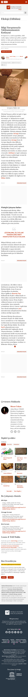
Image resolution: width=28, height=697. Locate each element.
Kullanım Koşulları (21, 639)
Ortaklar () (14, 642)
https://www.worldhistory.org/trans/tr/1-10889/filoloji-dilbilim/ (14, 508)
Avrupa (16, 133)
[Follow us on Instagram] (18, 633)
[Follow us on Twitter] (9, 633)
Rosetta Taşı (16, 293)
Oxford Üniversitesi (6, 585)
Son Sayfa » (17, 491)
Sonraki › (9, 491)
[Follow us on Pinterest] (12, 633)
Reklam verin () (16, 641)
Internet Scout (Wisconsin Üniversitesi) (12, 591)
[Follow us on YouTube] (21, 633)
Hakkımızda (5, 639)
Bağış (5, 1)
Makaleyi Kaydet (6, 62)
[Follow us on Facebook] (6, 633)
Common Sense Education (14, 589)
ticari (25, 663)
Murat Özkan (15, 406)
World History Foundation (10, 649)
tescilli (20, 663)
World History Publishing (8, 656)
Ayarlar (12, 639)
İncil (3, 327)
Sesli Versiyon (16, 62)
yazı (19, 308)
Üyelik (11, 577)
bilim (3, 178)
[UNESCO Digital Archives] (14, 675)
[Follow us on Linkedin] (15, 633)
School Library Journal (15, 594)
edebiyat (11, 153)
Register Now (6, 51)
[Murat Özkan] (11, 431)
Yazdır (3, 65)
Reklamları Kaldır (21, 183)
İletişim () (6, 641)
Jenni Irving (12, 56)
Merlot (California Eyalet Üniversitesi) (12, 592)
